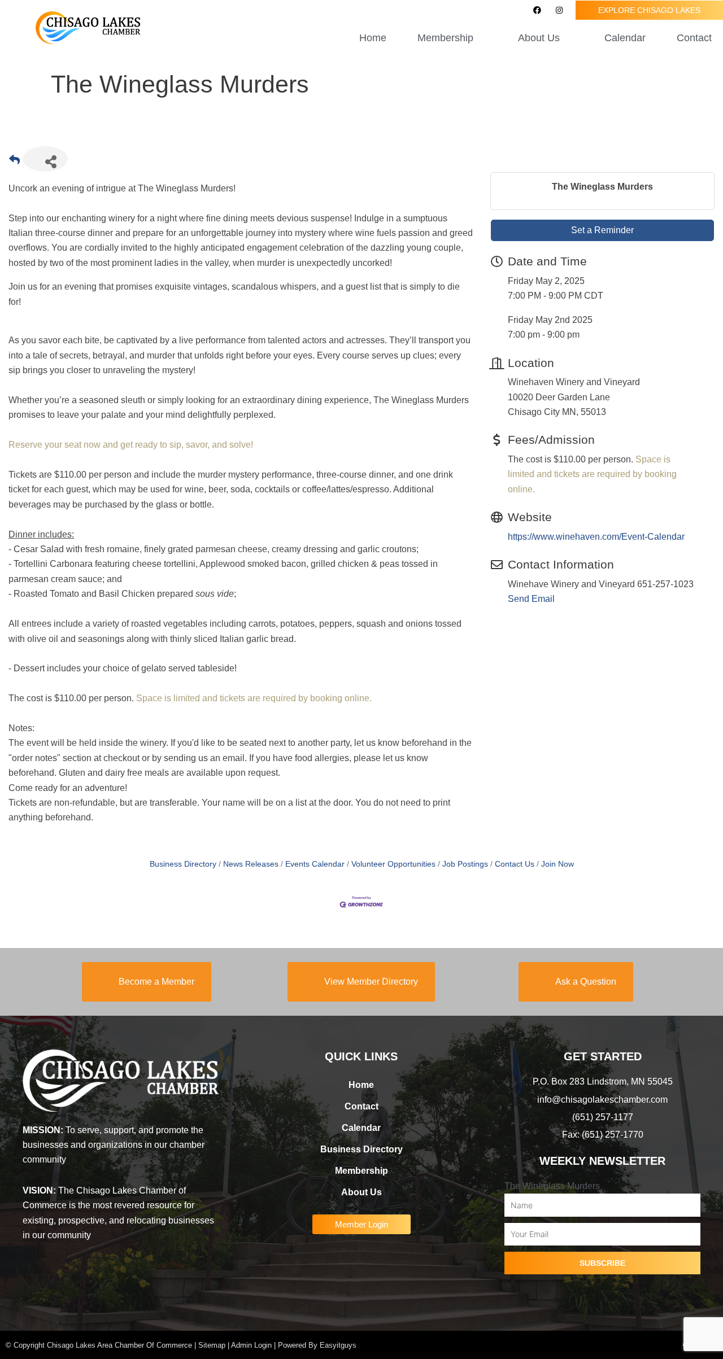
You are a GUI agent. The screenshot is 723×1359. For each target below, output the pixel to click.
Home (372, 37)
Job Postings (465, 864)
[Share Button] (45, 159)
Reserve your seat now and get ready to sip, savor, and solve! (130, 444)
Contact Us (514, 864)
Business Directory (183, 864)
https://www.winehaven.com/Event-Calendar (596, 536)
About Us (361, 1192)
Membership (361, 1171)
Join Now (557, 864)
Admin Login (251, 1345)
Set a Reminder (602, 230)
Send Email (531, 599)
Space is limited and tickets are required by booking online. (254, 698)
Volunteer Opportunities (393, 864)
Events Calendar (315, 864)
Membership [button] (445, 37)
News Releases (250, 864)
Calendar (625, 37)
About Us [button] (539, 37)
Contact (694, 37)
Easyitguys (338, 1345)
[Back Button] (14, 162)
